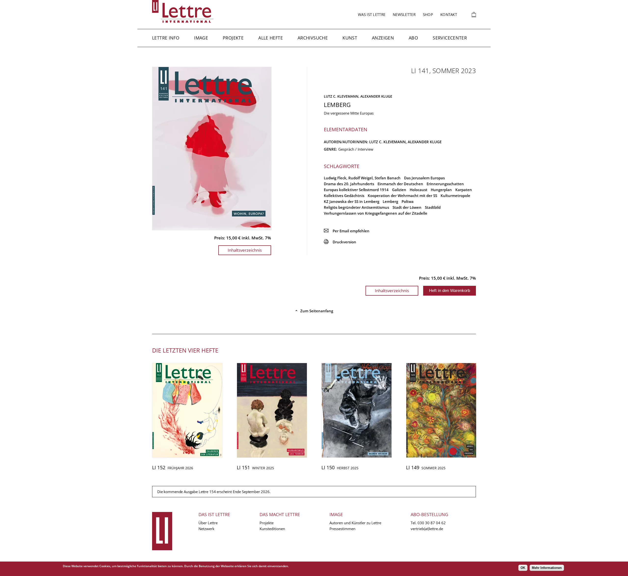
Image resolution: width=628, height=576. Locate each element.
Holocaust (418, 189)
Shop (428, 14)
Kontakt (448, 14)
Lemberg (390, 201)
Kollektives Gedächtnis (344, 195)
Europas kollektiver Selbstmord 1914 (356, 189)
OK (523, 568)
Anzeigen (383, 38)
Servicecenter (450, 38)
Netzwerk (206, 528)
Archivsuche (313, 38)
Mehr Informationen (547, 568)
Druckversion (340, 241)
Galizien (399, 189)
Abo (413, 38)
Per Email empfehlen (346, 230)
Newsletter (404, 14)
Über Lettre (208, 522)
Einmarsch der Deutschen (400, 183)
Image (201, 38)
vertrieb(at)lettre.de (427, 528)
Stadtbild (433, 207)
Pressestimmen (342, 528)
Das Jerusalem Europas (424, 177)
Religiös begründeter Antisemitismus (356, 207)
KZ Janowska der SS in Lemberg (351, 201)
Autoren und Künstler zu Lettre (355, 522)
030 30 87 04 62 (432, 522)
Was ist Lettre (371, 14)
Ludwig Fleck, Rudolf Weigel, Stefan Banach (362, 177)
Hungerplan (441, 189)
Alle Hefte (270, 38)
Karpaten (463, 189)
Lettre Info (165, 38)
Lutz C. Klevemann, (342, 96)
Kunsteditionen (272, 528)
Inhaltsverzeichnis (245, 250)
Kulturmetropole (455, 195)
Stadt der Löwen (406, 207)
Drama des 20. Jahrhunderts (349, 183)
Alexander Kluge (376, 96)
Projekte (233, 38)
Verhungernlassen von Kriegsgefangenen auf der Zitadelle (375, 213)
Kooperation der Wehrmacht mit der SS (402, 195)
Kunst (349, 38)
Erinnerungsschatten (445, 183)
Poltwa (408, 201)
